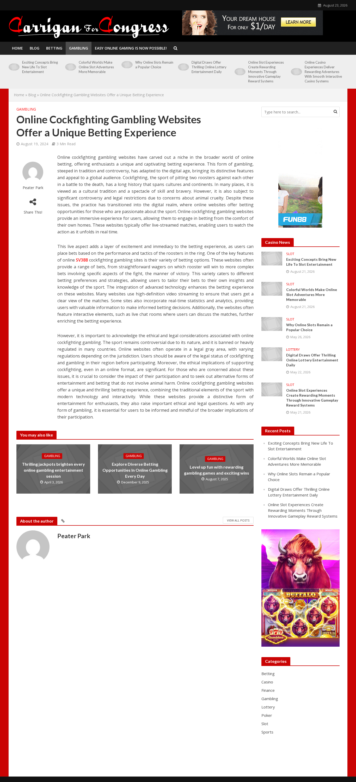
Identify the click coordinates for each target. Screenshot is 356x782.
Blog (34, 48)
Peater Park (33, 187)
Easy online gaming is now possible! (131, 48)
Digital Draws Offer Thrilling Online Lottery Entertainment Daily (209, 67)
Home (17, 48)
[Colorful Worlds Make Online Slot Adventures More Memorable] (70, 67)
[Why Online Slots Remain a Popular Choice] (126, 64)
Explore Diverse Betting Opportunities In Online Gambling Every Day (135, 470)
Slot (290, 254)
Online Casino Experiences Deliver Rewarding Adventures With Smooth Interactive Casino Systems (323, 71)
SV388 (82, 260)
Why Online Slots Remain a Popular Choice (154, 64)
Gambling (78, 48)
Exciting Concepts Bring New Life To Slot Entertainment (40, 67)
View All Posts (238, 520)
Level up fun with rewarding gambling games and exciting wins (216, 469)
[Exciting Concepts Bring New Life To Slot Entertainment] (14, 67)
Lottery (293, 349)
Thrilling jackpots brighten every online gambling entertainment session (53, 470)
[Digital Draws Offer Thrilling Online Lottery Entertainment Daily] (183, 67)
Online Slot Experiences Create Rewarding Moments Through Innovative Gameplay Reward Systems (266, 71)
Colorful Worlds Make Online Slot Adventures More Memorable (96, 67)
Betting (54, 48)
